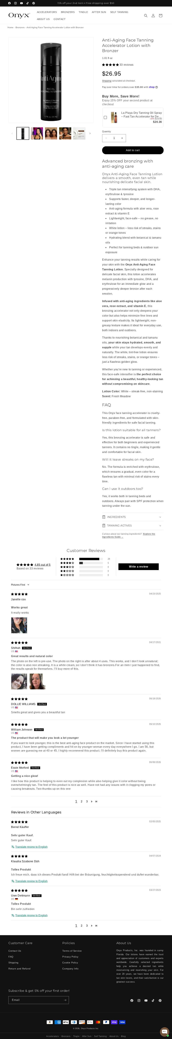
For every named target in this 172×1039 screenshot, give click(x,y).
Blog (123, 1036)
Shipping (106, 81)
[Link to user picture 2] (37, 681)
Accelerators (52, 1036)
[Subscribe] (65, 1000)
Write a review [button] (138, 566)
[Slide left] (12, 133)
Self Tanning (100, 1036)
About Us (114, 1036)
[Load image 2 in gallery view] (37, 133)
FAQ (10, 956)
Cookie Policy (70, 962)
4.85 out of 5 (43, 564)
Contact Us (14, 950)
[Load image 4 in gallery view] (65, 133)
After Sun (86, 1036)
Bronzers (66, 1036)
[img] (19, 594)
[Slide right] (90, 133)
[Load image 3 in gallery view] (51, 133)
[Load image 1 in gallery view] (23, 133)
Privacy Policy (70, 956)
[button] (145, 15)
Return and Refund (19, 968)
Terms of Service (72, 950)
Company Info (70, 968)
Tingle (76, 1036)
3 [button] (87, 801)
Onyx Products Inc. (90, 1028)
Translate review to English (31, 846)
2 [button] (81, 801)
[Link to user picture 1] (19, 625)
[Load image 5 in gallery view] (79, 133)
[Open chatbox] (164, 1032)
